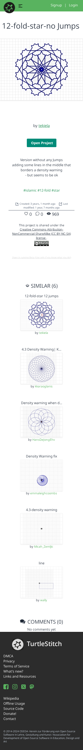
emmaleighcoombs (43, 493)
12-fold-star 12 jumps (42, 296)
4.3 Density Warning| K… (41, 349)
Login (73, 5)
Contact (9, 718)
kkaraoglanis (44, 386)
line (41, 563)
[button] (20, 6)
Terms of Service (16, 666)
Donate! (9, 713)
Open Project (42, 143)
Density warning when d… (41, 403)
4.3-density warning (41, 509)
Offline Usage (14, 703)
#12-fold (44, 190)
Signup (56, 5)
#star (56, 190)
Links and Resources (19, 676)
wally (43, 600)
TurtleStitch (44, 643)
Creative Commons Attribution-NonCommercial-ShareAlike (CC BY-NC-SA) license (41, 233)
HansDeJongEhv (43, 440)
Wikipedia (11, 698)
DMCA (8, 656)
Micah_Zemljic (43, 546)
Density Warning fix (41, 456)
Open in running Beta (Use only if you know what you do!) (41, 257)
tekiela (44, 125)
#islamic (30, 190)
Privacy (9, 661)
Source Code (13, 708)
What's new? (13, 671)
